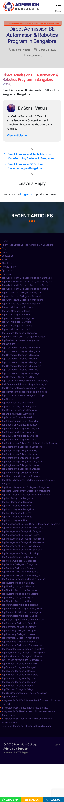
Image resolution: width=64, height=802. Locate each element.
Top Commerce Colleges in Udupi (19, 377)
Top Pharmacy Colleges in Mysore (19, 641)
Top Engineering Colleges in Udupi (20, 472)
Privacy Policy (9, 266)
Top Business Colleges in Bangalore (20, 340)
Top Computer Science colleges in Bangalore (25, 380)
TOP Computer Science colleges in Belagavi (24, 384)
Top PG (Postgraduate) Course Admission (23, 619)
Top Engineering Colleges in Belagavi (21, 450)
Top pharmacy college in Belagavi (19, 626)
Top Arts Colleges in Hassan (16, 314)
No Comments (34, 55)
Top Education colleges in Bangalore (20, 421)
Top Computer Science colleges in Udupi (23, 395)
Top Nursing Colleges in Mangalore (20, 593)
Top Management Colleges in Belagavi (21, 531)
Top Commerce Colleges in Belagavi (20, 355)
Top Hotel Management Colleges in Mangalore (26, 490)
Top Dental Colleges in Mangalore (19, 410)
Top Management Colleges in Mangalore (23, 538)
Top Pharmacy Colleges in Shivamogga (22, 645)
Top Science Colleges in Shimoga (19, 681)
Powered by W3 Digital (16, 752)
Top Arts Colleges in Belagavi (17, 310)
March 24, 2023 (47, 49)
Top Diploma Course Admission (18, 413)
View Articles (17, 135)
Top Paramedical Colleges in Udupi (20, 615)
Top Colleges (8, 343)
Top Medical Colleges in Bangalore (19, 564)
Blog (4, 248)
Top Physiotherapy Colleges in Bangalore (23, 649)
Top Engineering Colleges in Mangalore (22, 461)
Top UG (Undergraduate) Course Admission (32, 23)
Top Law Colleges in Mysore (16, 512)
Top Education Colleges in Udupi (18, 439)
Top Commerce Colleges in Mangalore (21, 362)
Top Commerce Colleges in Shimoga (20, 373)
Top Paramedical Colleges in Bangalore (22, 608)
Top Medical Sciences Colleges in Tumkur (23, 579)
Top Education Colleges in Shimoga (20, 435)
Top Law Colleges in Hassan (16, 505)
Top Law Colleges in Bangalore (18, 498)
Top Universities (10, 696)
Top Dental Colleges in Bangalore (19, 406)
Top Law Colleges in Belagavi (17, 502)
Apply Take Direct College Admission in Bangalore (27, 244)
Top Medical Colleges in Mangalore (20, 571)
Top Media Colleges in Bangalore (19, 557)
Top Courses (8, 399)
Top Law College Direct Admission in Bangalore (26, 494)
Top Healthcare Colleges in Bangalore (21, 476)
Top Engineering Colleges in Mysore (20, 465)
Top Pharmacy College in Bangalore (20, 623)
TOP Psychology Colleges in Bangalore (22, 659)
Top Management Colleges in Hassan (21, 535)
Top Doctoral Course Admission (18, 417)
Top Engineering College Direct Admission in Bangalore (30, 443)
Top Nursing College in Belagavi (18, 582)
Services (6, 259)
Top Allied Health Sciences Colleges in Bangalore (27, 277)
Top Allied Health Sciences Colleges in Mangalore (27, 281)
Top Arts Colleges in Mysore (16, 321)
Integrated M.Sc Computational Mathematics (25, 707)
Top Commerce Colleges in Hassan (20, 358)
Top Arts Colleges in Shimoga (17, 325)
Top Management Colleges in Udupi (20, 553)
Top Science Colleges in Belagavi (19, 667)
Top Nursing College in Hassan (18, 586)
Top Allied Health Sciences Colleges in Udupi (25, 288)
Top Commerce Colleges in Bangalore (21, 347)
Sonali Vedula (23, 49)
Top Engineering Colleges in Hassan (20, 454)
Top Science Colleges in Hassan (18, 671)
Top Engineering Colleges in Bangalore (22, 446)
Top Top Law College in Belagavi (18, 689)
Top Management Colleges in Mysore (21, 546)
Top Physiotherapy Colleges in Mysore (22, 656)
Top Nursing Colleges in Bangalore (20, 590)
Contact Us (7, 255)
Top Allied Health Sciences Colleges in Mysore (26, 285)
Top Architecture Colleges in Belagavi (21, 296)
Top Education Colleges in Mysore (19, 432)
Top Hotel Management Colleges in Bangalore (25, 487)
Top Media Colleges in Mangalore (19, 560)
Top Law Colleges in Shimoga (17, 516)
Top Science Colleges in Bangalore (20, 663)
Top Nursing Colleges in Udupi (17, 601)
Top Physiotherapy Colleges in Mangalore (23, 652)
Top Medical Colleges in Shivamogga (21, 575)
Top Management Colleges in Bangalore (22, 527)
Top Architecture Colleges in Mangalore (22, 299)
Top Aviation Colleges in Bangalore (20, 333)
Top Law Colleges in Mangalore (18, 509)
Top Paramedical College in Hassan (20, 604)
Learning (6, 274)
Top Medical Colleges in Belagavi (18, 568)
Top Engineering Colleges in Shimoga (21, 468)
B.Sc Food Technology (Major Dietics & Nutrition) (27, 726)
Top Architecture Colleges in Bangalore (22, 292)
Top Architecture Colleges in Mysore (21, 303)
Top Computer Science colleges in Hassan (24, 388)
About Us (7, 263)
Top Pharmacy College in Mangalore (20, 637)
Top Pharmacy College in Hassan (19, 634)
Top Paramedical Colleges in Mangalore (22, 612)
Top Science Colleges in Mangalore (20, 674)
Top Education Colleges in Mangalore (21, 428)
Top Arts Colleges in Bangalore (18, 307)
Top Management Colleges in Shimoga (22, 549)
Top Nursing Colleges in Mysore (18, 597)
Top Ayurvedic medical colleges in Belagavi (24, 336)
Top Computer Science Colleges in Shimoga (24, 391)
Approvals (7, 270)
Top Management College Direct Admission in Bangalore (31, 524)
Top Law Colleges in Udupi (15, 520)
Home (5, 241)
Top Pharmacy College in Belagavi (19, 630)
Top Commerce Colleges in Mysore (20, 369)
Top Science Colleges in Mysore (18, 678)
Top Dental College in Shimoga (17, 402)
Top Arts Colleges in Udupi (16, 329)
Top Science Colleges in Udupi (17, 685)
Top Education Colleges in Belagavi (20, 424)
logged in (26, 194)
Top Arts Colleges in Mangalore (18, 318)
